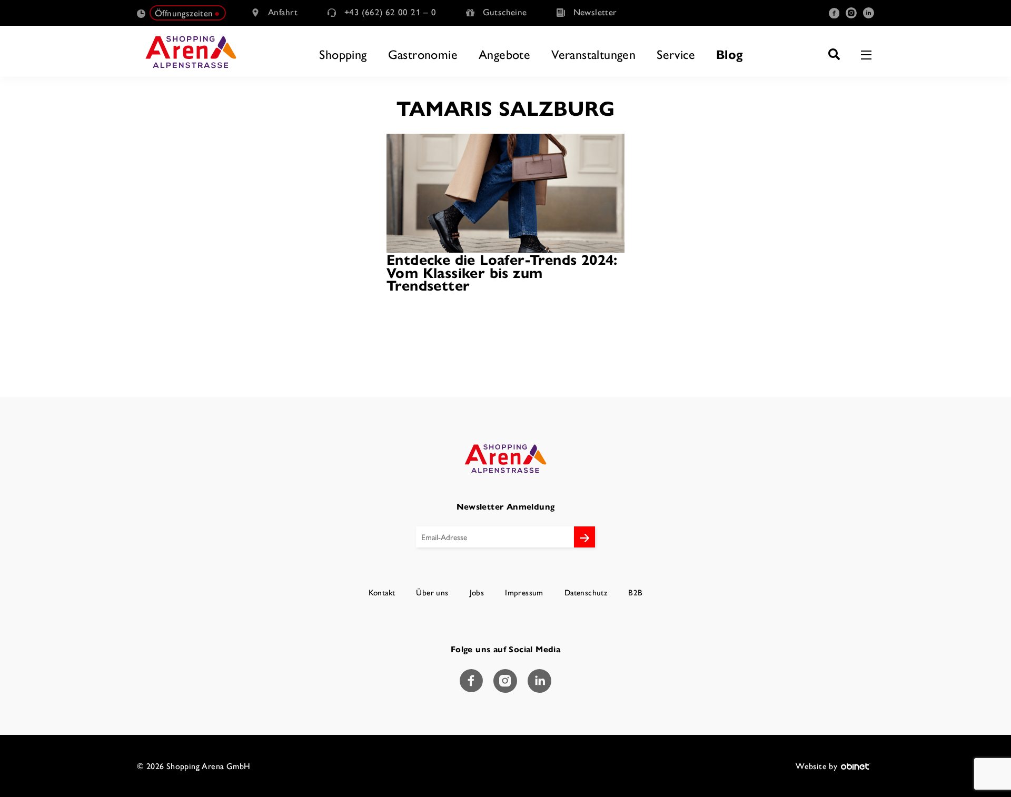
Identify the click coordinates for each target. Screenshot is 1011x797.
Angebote (504, 54)
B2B (635, 592)
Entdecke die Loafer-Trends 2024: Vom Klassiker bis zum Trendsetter (502, 272)
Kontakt (382, 592)
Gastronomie (423, 54)
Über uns (432, 592)
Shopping (342, 54)
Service (676, 54)
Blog (730, 54)
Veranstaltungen (593, 54)
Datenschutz (585, 592)
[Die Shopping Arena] (191, 51)
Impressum (524, 592)
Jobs (477, 592)
